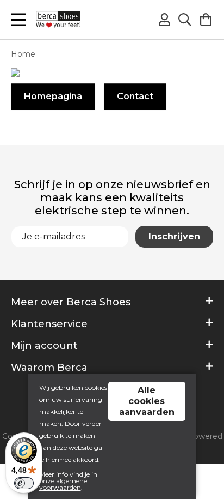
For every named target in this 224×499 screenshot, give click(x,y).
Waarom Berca (49, 368)
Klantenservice (49, 324)
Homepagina (53, 96)
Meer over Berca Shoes (70, 302)
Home (23, 54)
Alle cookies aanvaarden (147, 401)
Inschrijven (174, 236)
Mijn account (44, 346)
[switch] (24, 483)
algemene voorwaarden (63, 484)
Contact (135, 96)
